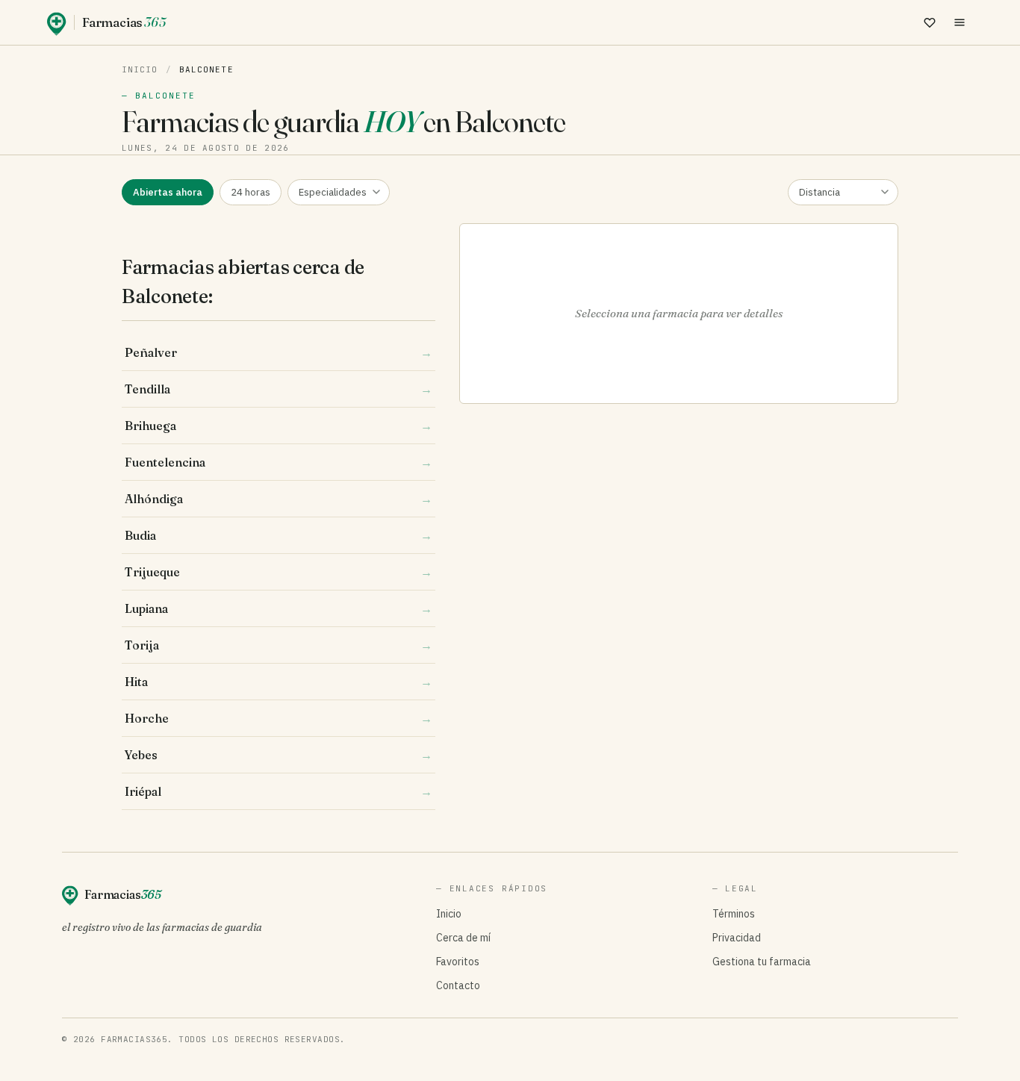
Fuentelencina (278, 462)
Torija (278, 645)
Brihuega (278, 425)
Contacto (458, 985)
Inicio (140, 69)
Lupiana (278, 608)
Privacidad (736, 937)
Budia (278, 535)
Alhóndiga (278, 498)
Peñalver (278, 352)
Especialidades (333, 192)
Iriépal (278, 791)
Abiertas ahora (167, 192)
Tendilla (278, 388)
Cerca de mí (463, 937)
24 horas (250, 192)
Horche (278, 718)
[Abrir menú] (959, 22)
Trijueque (278, 571)
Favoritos (457, 961)
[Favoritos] (929, 22)
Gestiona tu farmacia (761, 961)
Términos (733, 913)
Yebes (278, 754)
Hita (278, 681)
